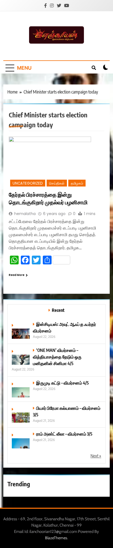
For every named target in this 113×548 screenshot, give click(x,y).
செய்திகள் (56, 183)
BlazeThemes (56, 537)
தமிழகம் (77, 183)
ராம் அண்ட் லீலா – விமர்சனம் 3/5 (64, 434)
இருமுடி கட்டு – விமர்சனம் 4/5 (62, 383)
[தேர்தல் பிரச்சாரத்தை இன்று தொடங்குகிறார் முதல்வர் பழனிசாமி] (56, 162)
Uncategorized (28, 183)
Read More (16, 275)
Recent (58, 310)
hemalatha (25, 213)
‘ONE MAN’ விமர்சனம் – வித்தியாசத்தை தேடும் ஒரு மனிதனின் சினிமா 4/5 (57, 356)
